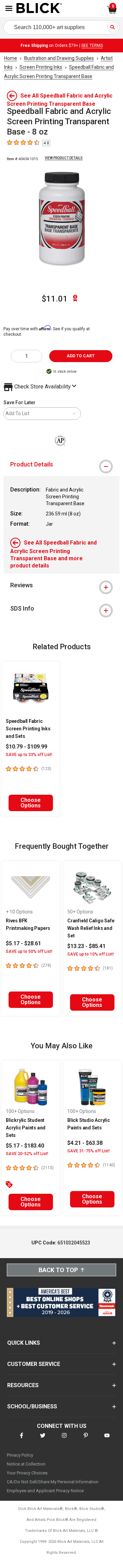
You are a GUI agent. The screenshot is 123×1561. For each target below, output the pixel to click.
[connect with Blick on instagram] (64, 1439)
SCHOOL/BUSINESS (32, 1406)
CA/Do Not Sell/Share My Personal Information (52, 1481)
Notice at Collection (26, 1464)
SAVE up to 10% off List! (90, 954)
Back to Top (58, 1270)
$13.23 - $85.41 (86, 946)
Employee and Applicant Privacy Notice (45, 1490)
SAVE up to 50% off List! (29, 951)
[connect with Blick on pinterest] (86, 1439)
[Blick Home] (39, 8)
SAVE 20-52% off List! (27, 1153)
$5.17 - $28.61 (23, 943)
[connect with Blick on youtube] (107, 1439)
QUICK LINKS (23, 1343)
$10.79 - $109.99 (26, 746)
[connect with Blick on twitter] (43, 1439)
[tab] (61, 464)
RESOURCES (23, 1385)
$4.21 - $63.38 (84, 1143)
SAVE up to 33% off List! (29, 754)
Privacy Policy (20, 1455)
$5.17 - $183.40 (25, 1145)
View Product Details (64, 158)
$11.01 (55, 299)
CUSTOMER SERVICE (33, 1364)
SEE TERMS (92, 45)
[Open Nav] (8, 8)
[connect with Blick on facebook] (21, 1439)
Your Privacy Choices (27, 1472)
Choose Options (30, 803)
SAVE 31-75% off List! (88, 1151)
